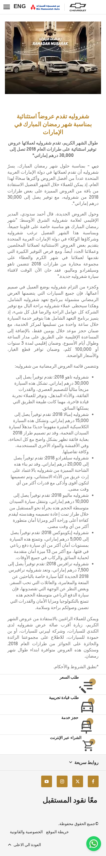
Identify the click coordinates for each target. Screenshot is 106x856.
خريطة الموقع (57, 831)
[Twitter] (77, 781)
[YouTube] (46, 781)
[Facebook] (93, 781)
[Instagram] (62, 781)
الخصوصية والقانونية (26, 831)
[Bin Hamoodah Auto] (45, 7)
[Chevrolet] (78, 7)
